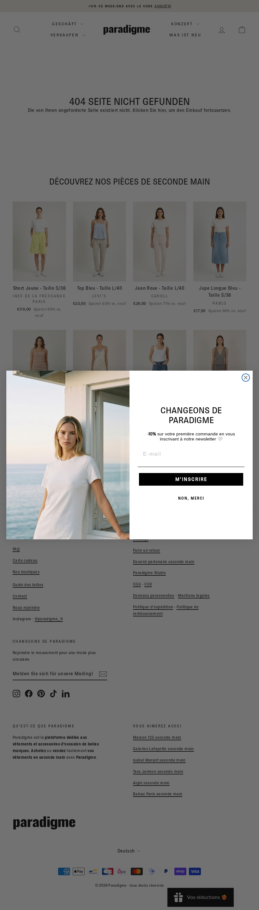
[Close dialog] (246, 377)
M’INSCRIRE (191, 479)
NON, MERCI (191, 498)
